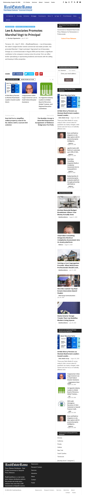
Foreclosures (42, 16)
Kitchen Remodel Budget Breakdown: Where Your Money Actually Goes (67, 212)
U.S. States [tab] (72, 70)
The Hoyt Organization (14, 38)
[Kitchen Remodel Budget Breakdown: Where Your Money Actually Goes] (68, 202)
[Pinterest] (71, 2)
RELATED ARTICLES (12, 79)
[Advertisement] (57, 8)
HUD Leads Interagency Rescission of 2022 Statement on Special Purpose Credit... (73, 405)
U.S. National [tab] (62, 70)
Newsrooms (34, 464)
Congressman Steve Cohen (73, 382)
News (74, 16)
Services (34, 2)
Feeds (53, 2)
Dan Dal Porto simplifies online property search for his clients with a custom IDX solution (16, 121)
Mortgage (33, 16)
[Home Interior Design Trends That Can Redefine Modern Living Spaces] (68, 308)
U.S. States (26, 2)
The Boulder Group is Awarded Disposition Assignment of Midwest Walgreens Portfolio (44, 121)
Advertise (34, 473)
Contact (46, 2)
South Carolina (61, 453)
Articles (8, 20)
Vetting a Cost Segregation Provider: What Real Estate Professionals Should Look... (68, 265)
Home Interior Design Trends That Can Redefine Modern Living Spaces (67, 318)
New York (60, 450)
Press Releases (67, 16)
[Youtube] (80, 2)
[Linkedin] (66, 2)
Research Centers (36, 467)
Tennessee (60, 456)
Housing (19, 16)
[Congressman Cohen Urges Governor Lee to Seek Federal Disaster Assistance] (29, 88)
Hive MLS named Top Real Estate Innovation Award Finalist (67, 291)
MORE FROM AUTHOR (27, 79)
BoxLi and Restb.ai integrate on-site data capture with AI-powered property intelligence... (73, 137)
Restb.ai (70, 143)
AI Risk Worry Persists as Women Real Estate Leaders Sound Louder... (68, 113)
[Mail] (69, 2)
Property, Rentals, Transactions (25, 26)
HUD (69, 411)
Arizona (59, 438)
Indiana (59, 447)
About (40, 2)
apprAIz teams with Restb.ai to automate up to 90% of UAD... (73, 150)
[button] (78, 18)
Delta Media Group (63, 118)
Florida (59, 444)
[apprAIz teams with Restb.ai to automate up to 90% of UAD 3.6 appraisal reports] (61, 150)
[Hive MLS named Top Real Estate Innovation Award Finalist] (68, 280)
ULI (69, 396)
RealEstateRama (63, 217)
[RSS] (74, 2)
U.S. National (9, 16)
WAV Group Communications (66, 295)
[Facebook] (63, 2)
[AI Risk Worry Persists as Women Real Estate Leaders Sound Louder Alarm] (12, 88)
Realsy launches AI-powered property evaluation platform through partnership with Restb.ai (73, 180)
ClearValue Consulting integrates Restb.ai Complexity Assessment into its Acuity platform (68, 238)
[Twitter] (77, 2)
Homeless (26, 16)
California (60, 441)
